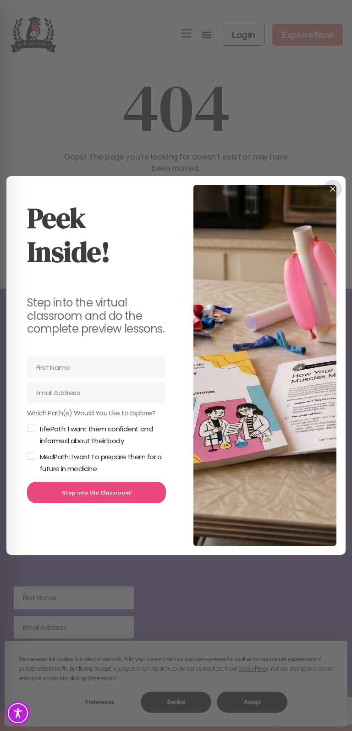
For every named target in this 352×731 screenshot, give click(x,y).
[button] (96, 441)
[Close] (333, 189)
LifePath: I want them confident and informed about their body (96, 435)
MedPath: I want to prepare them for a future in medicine (101, 462)
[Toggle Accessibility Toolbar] (18, 713)
